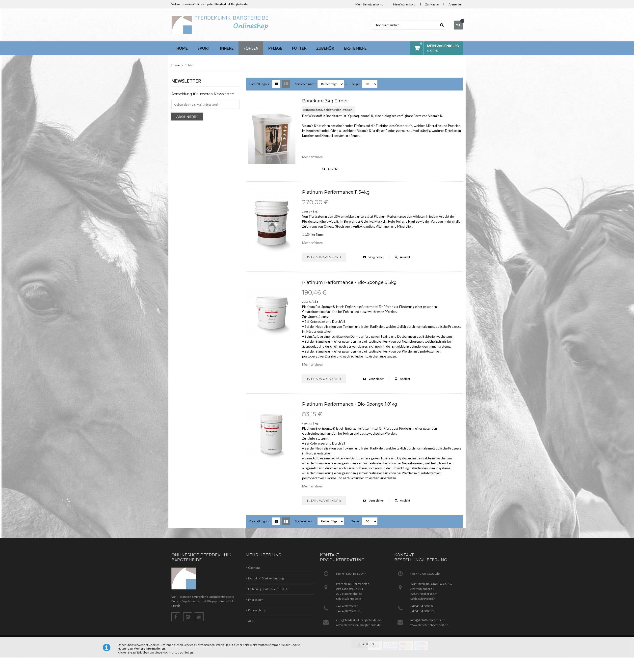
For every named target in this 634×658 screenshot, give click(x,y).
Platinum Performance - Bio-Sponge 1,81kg (349, 404)
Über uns (254, 567)
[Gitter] (276, 84)
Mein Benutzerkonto (369, 4)
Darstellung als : (259, 84)
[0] (458, 25)
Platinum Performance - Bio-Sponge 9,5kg (349, 282)
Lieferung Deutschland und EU (268, 589)
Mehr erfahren (312, 157)
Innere (227, 48)
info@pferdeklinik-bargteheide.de (358, 620)
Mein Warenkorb (404, 4)
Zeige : (355, 84)
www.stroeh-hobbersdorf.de (429, 625)
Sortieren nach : (305, 84)
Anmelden (456, 4)
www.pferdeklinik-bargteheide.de (358, 625)
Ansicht (333, 169)
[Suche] (441, 25)
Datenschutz (256, 610)
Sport (204, 48)
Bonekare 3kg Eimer (325, 101)
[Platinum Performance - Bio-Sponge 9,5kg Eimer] (272, 312)
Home (182, 48)
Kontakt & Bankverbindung (266, 578)
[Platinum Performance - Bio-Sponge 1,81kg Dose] (272, 434)
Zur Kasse (432, 4)
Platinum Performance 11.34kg (336, 192)
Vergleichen (377, 257)
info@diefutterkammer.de (427, 620)
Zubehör (325, 48)
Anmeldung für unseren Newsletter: (202, 94)
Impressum (256, 599)
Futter (299, 48)
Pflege (275, 48)
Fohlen (250, 48)
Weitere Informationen (149, 648)
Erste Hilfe (355, 48)
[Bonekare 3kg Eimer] (272, 131)
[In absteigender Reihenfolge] (345, 84)
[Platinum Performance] (272, 222)
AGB (251, 621)
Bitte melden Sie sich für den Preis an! (328, 110)
